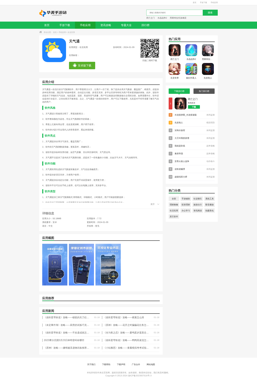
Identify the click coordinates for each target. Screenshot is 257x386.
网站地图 (151, 364)
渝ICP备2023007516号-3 (140, 375)
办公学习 (186, 210)
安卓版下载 (84, 65)
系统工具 (209, 198)
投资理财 (186, 204)
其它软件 (174, 216)
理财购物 (174, 204)
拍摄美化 (209, 210)
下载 (194, 107)
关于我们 (91, 364)
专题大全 (126, 25)
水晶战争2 (162, 18)
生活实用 (71, 32)
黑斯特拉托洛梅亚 (178, 18)
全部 (174, 198)
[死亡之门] (181, 103)
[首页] (53, 13)
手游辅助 (186, 198)
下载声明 (121, 364)
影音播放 (209, 204)
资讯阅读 (197, 210)
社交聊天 (197, 198)
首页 (194, 2)
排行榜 (145, 25)
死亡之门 (150, 18)
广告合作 (136, 364)
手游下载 (203, 2)
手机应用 (214, 2)
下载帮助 (106, 364)
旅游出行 (197, 204)
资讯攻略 (105, 25)
